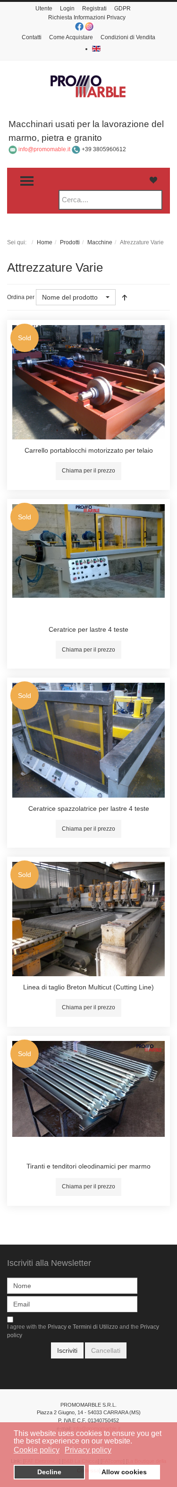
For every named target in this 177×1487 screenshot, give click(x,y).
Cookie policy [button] (36, 1450)
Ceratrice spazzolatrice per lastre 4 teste (88, 808)
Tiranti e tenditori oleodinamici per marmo (88, 1166)
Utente (43, 8)
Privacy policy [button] (88, 1450)
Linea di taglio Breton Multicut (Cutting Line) (88, 987)
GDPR (122, 8)
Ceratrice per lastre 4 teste (88, 629)
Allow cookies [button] (124, 1472)
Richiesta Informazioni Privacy (87, 17)
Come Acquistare (71, 37)
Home (44, 242)
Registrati (94, 8)
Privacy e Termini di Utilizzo (83, 1327)
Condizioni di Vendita (128, 37)
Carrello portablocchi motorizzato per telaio (89, 450)
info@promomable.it (44, 149)
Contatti (32, 37)
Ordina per (20, 297)
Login (67, 8)
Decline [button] (49, 1472)
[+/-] (124, 297)
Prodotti (70, 242)
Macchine (99, 242)
